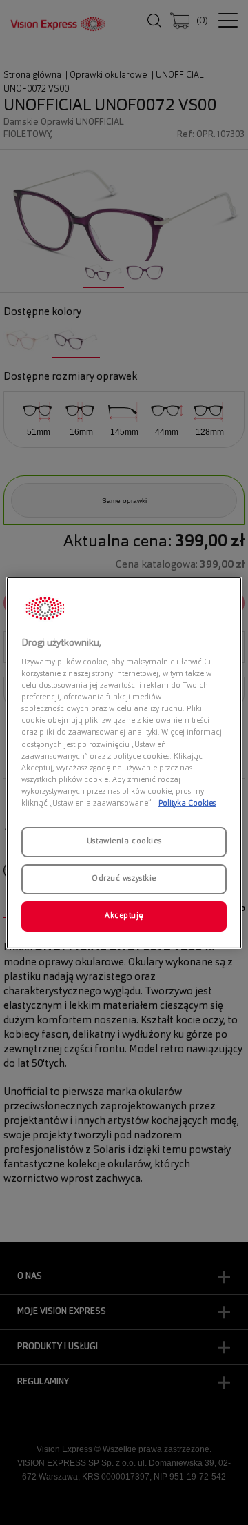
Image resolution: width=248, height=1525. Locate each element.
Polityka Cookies (187, 803)
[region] (124, 762)
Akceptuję (124, 916)
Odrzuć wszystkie (124, 878)
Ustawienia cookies (124, 841)
